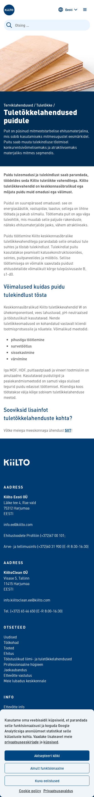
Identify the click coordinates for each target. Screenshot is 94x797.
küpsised (50, 742)
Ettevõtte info (14, 706)
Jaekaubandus (15, 669)
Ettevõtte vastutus (18, 675)
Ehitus (9, 653)
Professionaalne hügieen (23, 664)
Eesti (69, 9)
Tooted (9, 647)
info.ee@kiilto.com (18, 524)
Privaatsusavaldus (58, 790)
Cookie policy (30, 790)
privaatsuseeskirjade (22, 742)
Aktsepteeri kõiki (47, 755)
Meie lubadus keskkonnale (25, 680)
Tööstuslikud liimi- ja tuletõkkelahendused (38, 658)
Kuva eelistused (47, 780)
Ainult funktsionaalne (47, 768)
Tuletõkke (44, 105)
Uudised (10, 636)
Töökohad (11, 642)
